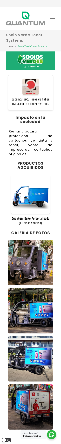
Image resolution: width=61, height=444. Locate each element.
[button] (6, 440)
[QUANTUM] (25, 18)
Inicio (11, 46)
